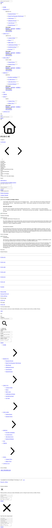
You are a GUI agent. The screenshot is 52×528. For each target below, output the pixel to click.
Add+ (2, 311)
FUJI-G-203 (3, 272)
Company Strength (4, 195)
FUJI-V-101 (3, 262)
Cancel (2, 329)
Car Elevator (3, 141)
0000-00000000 (9, 31)
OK (5, 329)
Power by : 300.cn (4, 482)
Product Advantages (5, 193)
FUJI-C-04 (3, 281)
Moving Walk (3, 291)
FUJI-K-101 (3, 257)
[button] (5, 327)
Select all (4, 328)
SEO (24, 479)
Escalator (2, 286)
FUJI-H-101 (3, 277)
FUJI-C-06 (4, 296)
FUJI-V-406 (3, 267)
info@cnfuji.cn (4, 180)
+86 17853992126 (6, 470)
